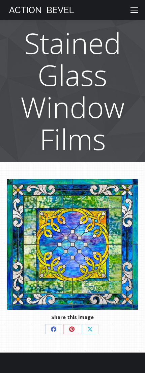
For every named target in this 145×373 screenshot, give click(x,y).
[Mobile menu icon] (134, 10)
